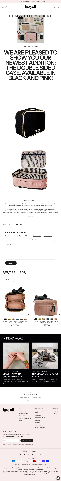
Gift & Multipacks (23, 411)
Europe (54, 413)
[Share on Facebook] (9, 225)
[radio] (5, 318)
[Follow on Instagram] (24, 455)
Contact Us (38, 415)
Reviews (37, 420)
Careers (37, 422)
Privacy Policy (37, 236)
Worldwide (55, 411)
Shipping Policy (43, 464)
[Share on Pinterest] (17, 225)
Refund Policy (35, 464)
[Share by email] (21, 225)
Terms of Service (48, 236)
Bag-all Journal (39, 425)
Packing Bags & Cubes (25, 418)
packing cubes (22, 469)
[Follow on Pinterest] (28, 455)
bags (55, 468)
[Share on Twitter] (13, 225)
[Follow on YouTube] (32, 455)
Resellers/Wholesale (40, 427)
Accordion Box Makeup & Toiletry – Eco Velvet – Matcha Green (15, 322)
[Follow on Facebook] (20, 455)
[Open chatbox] (58, 478)
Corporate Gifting (40, 417)
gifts (30, 469)
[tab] (14, 273)
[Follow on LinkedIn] (41, 455)
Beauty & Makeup (23, 413)
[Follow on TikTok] (36, 455)
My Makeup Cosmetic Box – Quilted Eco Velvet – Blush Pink (46, 322)
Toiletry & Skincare (24, 416)
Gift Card (21, 421)
